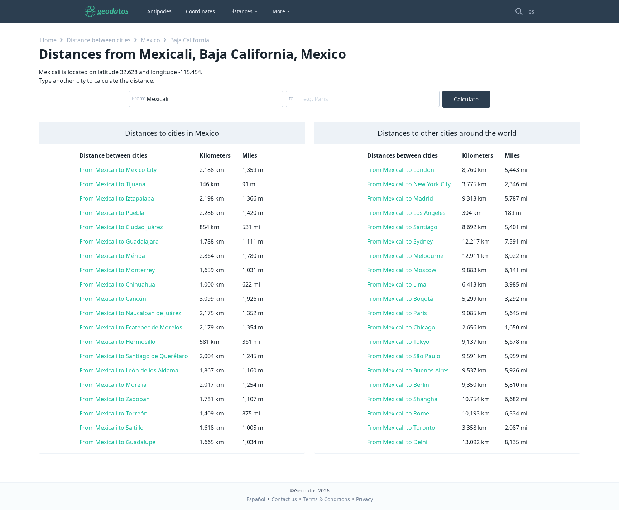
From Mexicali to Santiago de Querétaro (134, 356)
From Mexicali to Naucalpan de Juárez (130, 313)
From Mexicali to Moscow (401, 270)
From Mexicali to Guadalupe (117, 442)
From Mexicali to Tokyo (398, 342)
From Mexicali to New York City (409, 184)
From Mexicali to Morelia (113, 385)
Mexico (150, 40)
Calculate (466, 99)
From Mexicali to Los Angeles (406, 213)
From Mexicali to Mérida (112, 256)
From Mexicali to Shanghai (403, 399)
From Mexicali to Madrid (400, 198)
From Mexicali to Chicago (401, 327)
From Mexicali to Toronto (401, 428)
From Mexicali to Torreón (114, 413)
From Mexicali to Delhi (397, 442)
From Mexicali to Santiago (402, 227)
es (531, 11)
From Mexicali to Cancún (113, 299)
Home (48, 40)
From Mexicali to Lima (396, 284)
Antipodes (159, 11)
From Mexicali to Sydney (400, 241)
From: (138, 98)
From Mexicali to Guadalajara (119, 241)
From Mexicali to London (400, 170)
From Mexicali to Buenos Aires (408, 370)
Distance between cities (99, 40)
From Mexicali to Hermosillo (117, 342)
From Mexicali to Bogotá (400, 299)
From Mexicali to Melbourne (405, 256)
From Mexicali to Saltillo (112, 428)
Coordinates (200, 11)
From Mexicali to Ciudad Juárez (121, 227)
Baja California (189, 40)
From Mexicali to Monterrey (117, 270)
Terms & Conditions (326, 499)
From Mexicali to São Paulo (403, 356)
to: (292, 98)
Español (255, 499)
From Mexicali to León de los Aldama (129, 370)
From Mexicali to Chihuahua (117, 284)
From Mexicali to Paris (397, 313)
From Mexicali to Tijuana (112, 184)
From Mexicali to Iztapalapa (117, 198)
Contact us (284, 499)
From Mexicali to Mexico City (118, 170)
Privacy (364, 499)
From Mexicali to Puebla (112, 213)
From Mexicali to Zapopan (115, 399)
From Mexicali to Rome (398, 413)
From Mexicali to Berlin (398, 385)
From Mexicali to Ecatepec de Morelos (131, 327)
